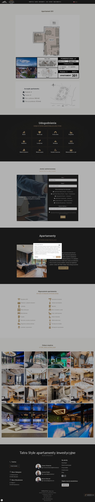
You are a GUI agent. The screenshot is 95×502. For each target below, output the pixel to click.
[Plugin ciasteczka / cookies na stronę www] (59, 245)
